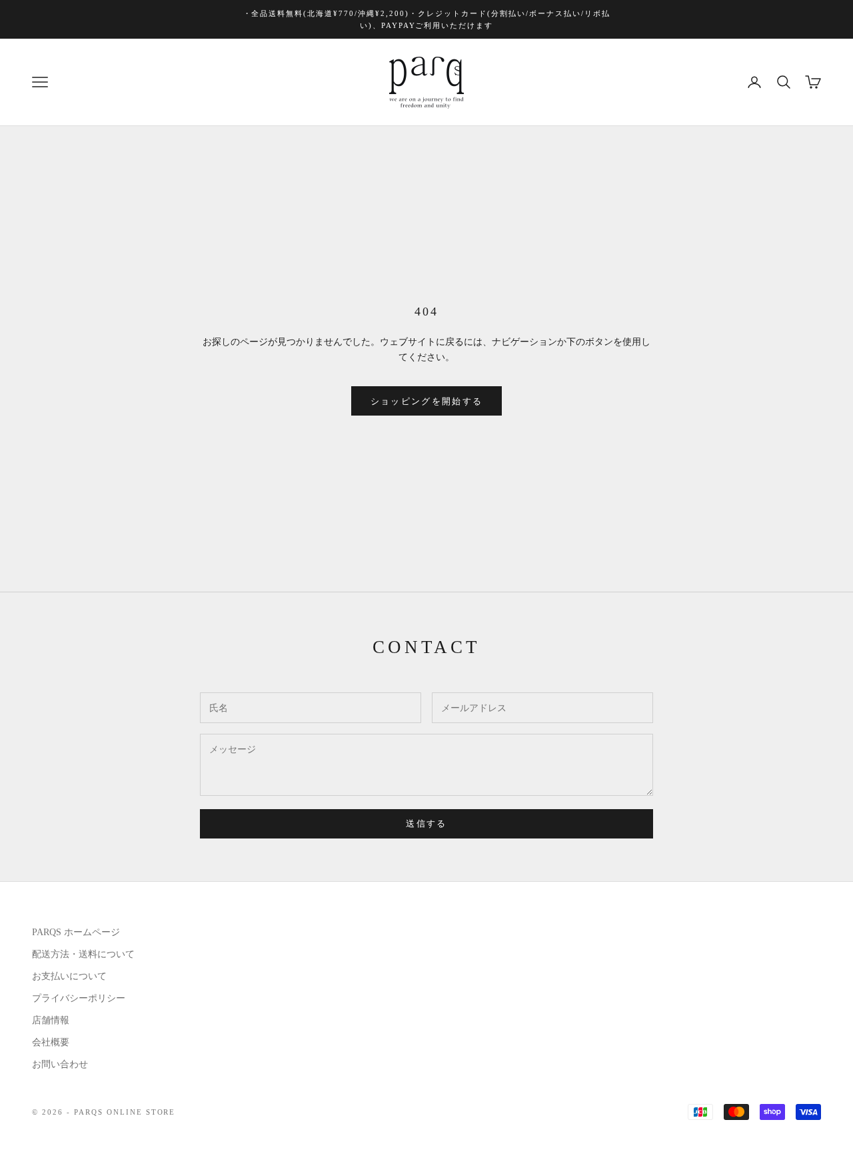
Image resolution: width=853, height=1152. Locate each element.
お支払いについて (69, 976)
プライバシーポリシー (78, 998)
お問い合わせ (60, 1064)
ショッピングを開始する (427, 401)
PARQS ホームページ (76, 932)
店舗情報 (50, 1020)
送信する (426, 823)
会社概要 (50, 1042)
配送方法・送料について (83, 954)
